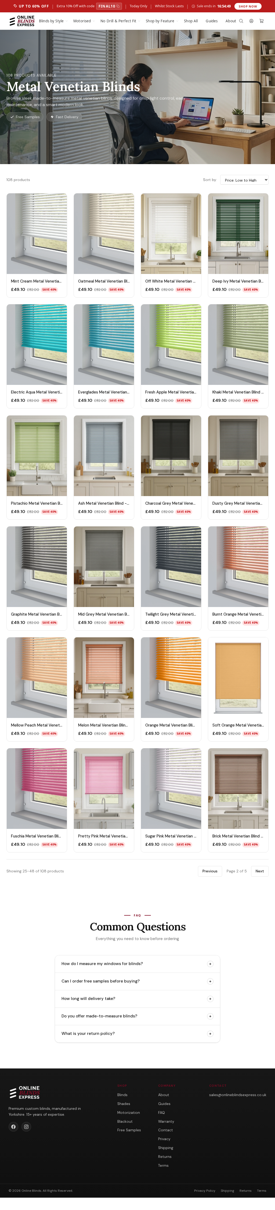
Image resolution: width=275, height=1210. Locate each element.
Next (260, 871)
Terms (163, 1165)
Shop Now (248, 6)
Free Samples (129, 1130)
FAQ (161, 1112)
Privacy (164, 1139)
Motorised (82, 21)
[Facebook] (13, 1127)
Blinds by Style (51, 21)
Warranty (166, 1121)
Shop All (191, 21)
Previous (210, 871)
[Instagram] (26, 1127)
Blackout (125, 1121)
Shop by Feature (160, 21)
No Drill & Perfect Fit (118, 21)
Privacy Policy (204, 1191)
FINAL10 (107, 6)
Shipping (165, 1148)
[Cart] (261, 21)
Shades (123, 1103)
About (231, 21)
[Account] (251, 21)
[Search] (241, 21)
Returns (165, 1156)
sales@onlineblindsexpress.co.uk (237, 1095)
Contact (165, 1130)
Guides (212, 21)
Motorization (128, 1112)
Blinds (122, 1095)
